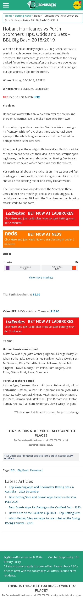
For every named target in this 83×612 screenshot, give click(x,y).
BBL (13, 470)
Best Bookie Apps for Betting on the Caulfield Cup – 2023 (45, 507)
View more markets (41, 277)
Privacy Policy (12, 562)
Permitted (36, 470)
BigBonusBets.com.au (18, 557)
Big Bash (23, 470)
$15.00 (54, 311)
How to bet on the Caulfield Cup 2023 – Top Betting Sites (44, 513)
